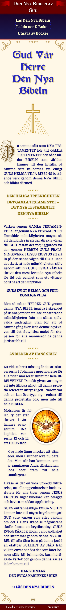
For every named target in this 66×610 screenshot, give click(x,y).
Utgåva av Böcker (33, 32)
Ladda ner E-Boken (33, 26)
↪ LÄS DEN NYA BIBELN (33, 586)
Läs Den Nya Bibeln (33, 19)
